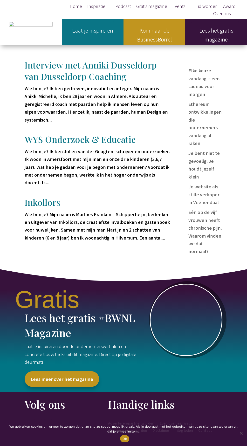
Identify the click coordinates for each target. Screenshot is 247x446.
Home (76, 6)
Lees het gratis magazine (216, 34)
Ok (125, 439)
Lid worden (207, 6)
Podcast (123, 6)
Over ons (222, 14)
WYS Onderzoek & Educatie (80, 139)
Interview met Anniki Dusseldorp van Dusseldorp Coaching (91, 70)
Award (229, 6)
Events (178, 6)
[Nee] (241, 433)
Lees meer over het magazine (62, 379)
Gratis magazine (151, 6)
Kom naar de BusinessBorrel (154, 34)
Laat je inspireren (92, 30)
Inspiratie (96, 6)
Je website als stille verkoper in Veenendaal (204, 194)
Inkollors (43, 202)
